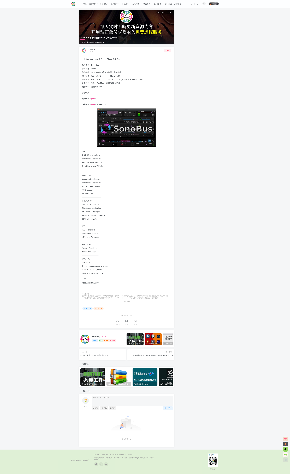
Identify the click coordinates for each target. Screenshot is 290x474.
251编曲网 (91, 49)
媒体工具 (98, 42)
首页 (85, 4)
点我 (93, 98)
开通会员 (214, 4)
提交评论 (168, 408)
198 (107, 340)
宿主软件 (92, 4)
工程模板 (136, 4)
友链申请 (121, 454)
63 (101, 340)
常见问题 (113, 454)
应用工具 (157, 4)
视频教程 (146, 4)
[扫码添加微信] (285, 454)
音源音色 (103, 4)
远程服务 (177, 4)
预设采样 (125, 4)
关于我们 (105, 454)
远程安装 (168, 4)
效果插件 (114, 4)
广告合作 (130, 454)
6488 (95, 340)
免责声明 (96, 454)
